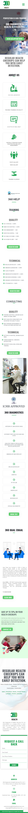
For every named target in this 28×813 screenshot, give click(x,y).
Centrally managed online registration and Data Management (14, 144)
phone (14, 792)
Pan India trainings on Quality (14, 110)
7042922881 (18, 688)
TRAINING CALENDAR (14, 179)
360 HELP (14, 199)
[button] (23, 4)
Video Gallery (14, 165)
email (14, 803)
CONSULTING (14, 301)
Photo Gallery (14, 162)
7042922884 (10, 688)
